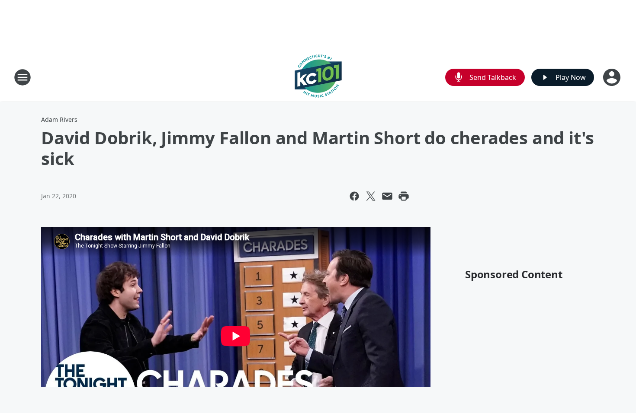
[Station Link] (318, 77)
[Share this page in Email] (387, 196)
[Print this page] (404, 196)
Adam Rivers (59, 119)
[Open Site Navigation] (22, 77)
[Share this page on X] (371, 196)
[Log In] (612, 77)
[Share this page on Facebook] (354, 196)
